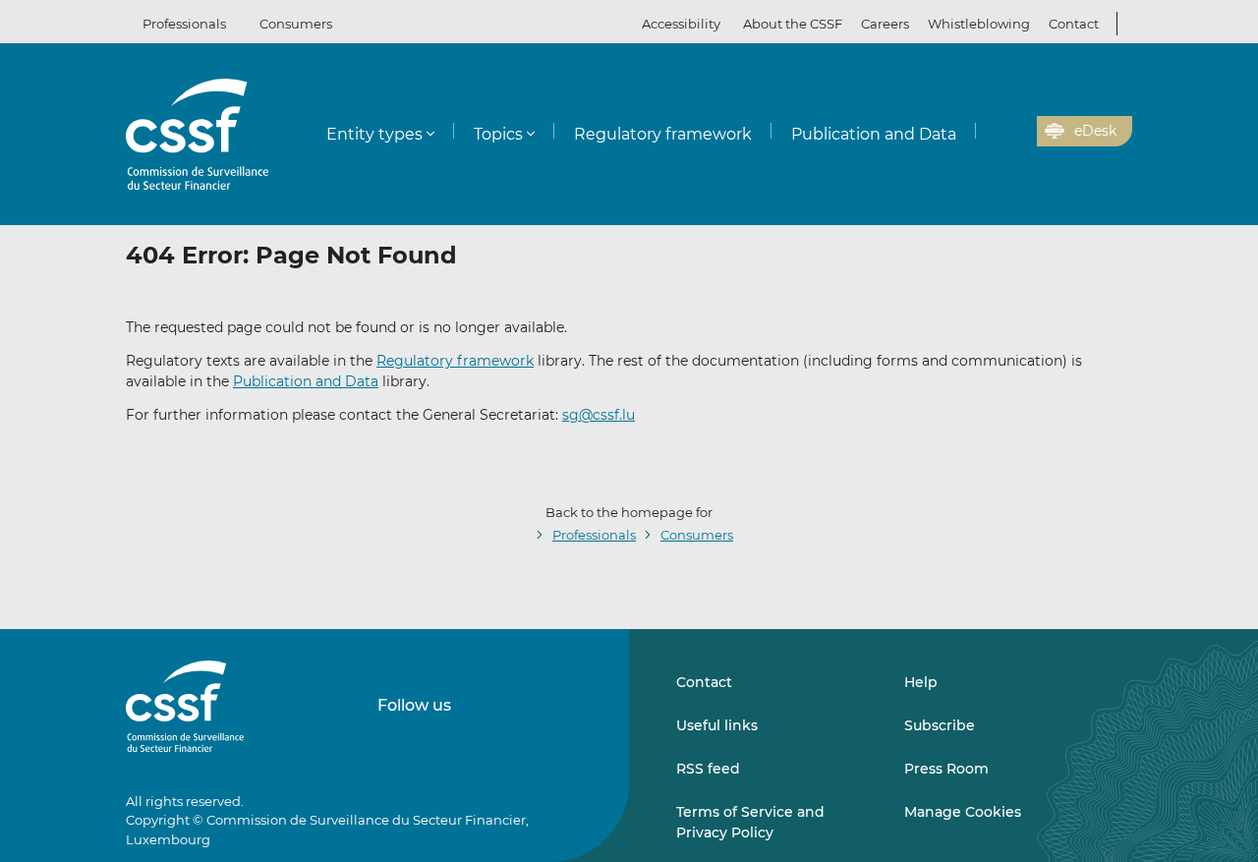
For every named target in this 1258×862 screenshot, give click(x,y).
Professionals (184, 23)
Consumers (295, 23)
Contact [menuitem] (1074, 23)
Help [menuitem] (921, 682)
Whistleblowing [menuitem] (979, 23)
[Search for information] (992, 132)
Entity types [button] (374, 134)
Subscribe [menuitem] (939, 725)
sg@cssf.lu (598, 415)
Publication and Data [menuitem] (873, 134)
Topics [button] (498, 134)
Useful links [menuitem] (717, 725)
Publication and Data (305, 381)
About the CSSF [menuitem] (792, 23)
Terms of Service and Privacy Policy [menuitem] (750, 821)
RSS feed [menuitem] (708, 768)
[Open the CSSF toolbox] (1015, 132)
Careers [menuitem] (885, 23)
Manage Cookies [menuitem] (962, 812)
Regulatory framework (455, 361)
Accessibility (681, 23)
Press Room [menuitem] (946, 768)
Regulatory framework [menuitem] (663, 134)
